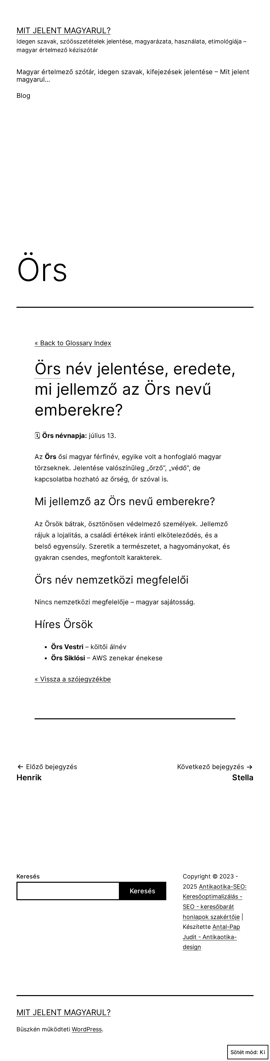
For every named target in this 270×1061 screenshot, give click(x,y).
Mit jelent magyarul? (63, 30)
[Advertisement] (135, 193)
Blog (23, 96)
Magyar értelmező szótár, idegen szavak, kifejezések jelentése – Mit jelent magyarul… (132, 75)
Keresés (28, 876)
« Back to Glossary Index (73, 343)
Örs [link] (48, 368)
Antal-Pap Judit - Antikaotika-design (211, 936)
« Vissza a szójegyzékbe (73, 679)
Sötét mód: (244, 1052)
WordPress (87, 1029)
